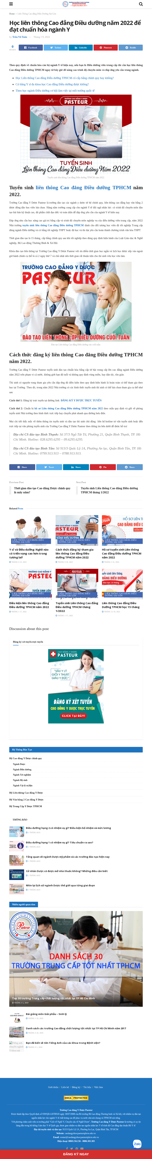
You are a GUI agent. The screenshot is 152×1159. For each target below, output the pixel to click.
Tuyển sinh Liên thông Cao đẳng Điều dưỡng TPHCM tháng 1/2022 (77, 607)
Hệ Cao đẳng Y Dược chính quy (25, 758)
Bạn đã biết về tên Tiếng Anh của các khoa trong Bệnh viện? (63, 1042)
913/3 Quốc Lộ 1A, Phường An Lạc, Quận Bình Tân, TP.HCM (90, 1129)
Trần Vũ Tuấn (19, 37)
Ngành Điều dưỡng (22, 769)
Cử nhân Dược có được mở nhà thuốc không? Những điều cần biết (67, 871)
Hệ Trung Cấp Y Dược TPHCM (25, 806)
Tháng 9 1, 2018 (35, 1047)
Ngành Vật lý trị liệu (22, 785)
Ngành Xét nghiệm (22, 774)
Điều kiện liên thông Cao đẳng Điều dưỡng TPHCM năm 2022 (29, 605)
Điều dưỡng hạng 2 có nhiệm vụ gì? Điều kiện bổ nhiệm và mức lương (68, 828)
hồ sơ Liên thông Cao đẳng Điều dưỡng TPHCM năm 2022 (68, 408)
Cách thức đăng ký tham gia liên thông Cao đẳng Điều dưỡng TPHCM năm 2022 (74, 553)
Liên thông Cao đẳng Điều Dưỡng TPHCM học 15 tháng (121, 605)
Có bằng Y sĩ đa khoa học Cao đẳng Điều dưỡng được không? (52, 84)
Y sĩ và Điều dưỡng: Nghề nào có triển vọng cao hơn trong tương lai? (29, 553)
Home (12, 13)
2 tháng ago (34, 832)
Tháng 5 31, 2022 (111, 562)
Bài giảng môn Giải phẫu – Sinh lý (46, 1014)
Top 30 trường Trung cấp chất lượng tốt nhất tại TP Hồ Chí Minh (53, 998)
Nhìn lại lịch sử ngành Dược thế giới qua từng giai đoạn (60, 885)
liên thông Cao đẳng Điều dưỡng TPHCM (83, 187)
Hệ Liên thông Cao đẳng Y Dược (26, 792)
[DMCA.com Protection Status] (76, 1097)
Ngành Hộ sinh (20, 780)
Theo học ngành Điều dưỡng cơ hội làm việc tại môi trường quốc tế (55, 90)
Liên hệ (65, 1087)
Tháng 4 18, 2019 (35, 1033)
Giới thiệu (53, 1087)
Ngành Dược (19, 764)
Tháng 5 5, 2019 (21, 1003)
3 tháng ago (34, 890)
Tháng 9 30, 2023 (65, 562)
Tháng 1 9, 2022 (42, 37)
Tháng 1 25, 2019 (35, 1018)
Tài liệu (87, 1087)
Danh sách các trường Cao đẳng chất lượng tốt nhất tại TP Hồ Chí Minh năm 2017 (76, 1028)
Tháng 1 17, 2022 (19, 612)
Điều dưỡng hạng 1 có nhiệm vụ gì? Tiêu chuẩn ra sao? (59, 842)
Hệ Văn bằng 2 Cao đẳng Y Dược (26, 799)
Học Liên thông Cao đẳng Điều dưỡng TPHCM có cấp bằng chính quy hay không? (65, 78)
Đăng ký (76, 1087)
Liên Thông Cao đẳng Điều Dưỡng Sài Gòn (37, 13)
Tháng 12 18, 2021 (112, 612)
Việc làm (98, 1087)
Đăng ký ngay (76, 1154)
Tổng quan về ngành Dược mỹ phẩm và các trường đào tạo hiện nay (68, 856)
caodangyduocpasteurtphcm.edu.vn (80, 1133)
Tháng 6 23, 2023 (19, 562)
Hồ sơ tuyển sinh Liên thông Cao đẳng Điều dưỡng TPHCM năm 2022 (121, 553)
